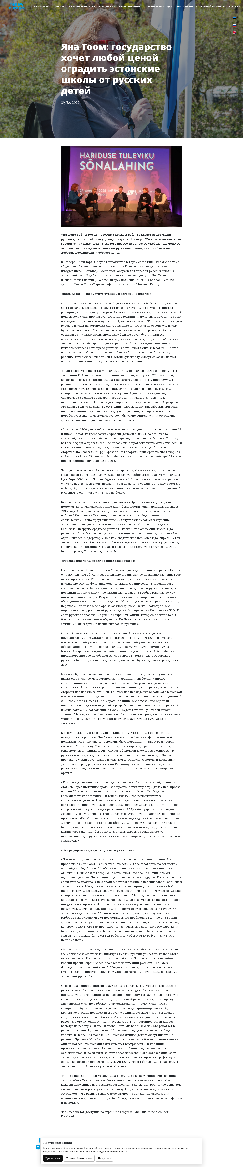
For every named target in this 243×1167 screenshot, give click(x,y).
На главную (41, 6)
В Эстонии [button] (106, 6)
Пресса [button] (233, 6)
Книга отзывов (187, 6)
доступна (92, 1112)
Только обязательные (79, 1158)
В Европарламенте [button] (81, 6)
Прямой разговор (213, 6)
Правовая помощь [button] (158, 6)
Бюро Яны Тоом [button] (129, 6)
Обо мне (59, 6)
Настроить (104, 1158)
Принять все (53, 1158)
